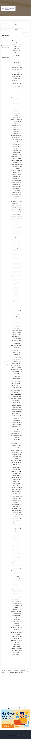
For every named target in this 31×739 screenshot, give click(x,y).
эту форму (26, 36)
